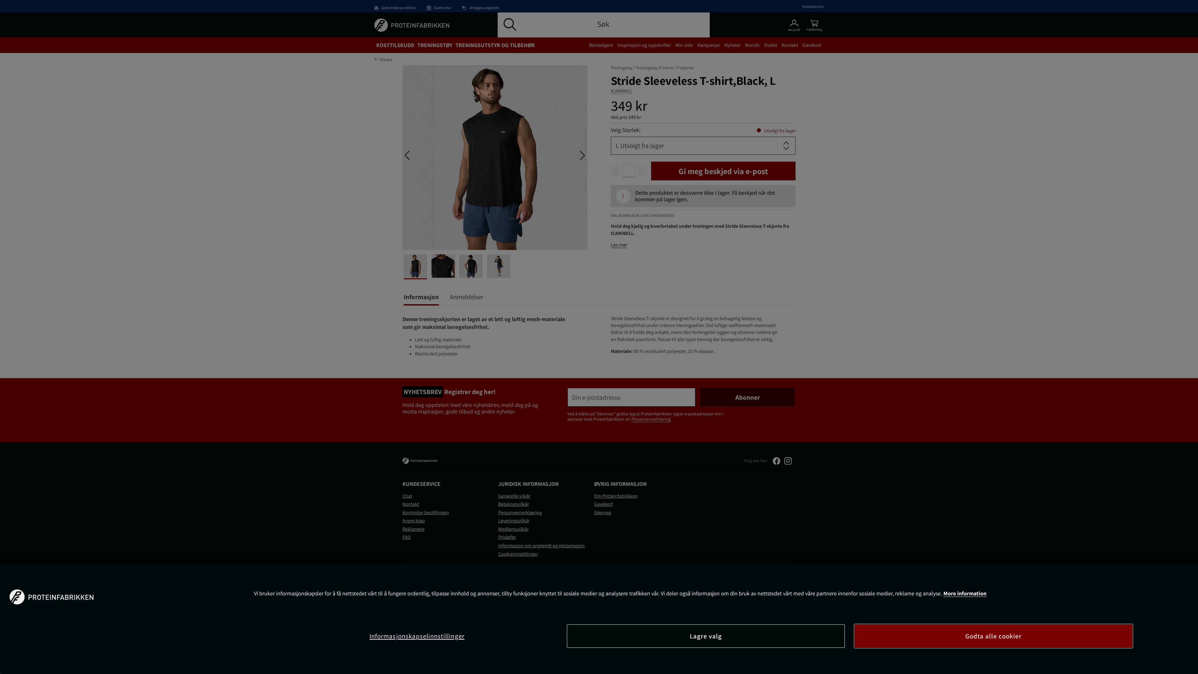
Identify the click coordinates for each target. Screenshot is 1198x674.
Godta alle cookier (993, 636)
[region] (599, 619)
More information (964, 593)
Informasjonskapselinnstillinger (417, 636)
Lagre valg (706, 636)
